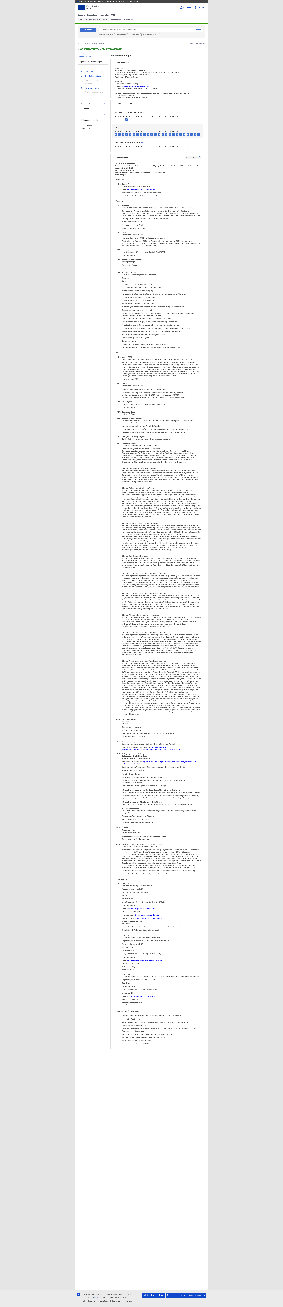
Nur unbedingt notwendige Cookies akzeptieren (186, 1295)
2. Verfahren (86, 109)
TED (79, 43)
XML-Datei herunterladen (94, 72)
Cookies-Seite (95, 1297)
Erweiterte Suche (121, 35)
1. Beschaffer (86, 103)
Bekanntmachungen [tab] (86, 56)
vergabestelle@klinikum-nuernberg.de (135, 86)
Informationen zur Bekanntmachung (88, 127)
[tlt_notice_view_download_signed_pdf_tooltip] (126, 119)
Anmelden (187, 7)
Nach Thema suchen (149, 35)
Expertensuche (134, 35)
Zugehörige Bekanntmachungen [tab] (90, 62)
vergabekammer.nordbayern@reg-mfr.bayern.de (144, 960)
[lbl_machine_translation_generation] (142, 143)
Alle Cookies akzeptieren (153, 1295)
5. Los (83, 114)
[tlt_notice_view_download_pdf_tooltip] (116, 134)
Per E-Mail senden (92, 88)
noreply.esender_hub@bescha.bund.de (141, 996)
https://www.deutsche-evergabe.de (149, 918)
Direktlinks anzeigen (93, 76)
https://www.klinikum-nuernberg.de (146, 915)
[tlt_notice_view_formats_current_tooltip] (199, 157)
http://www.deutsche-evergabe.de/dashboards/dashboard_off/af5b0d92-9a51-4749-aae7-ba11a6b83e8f (151, 748)
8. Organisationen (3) (89, 120)
